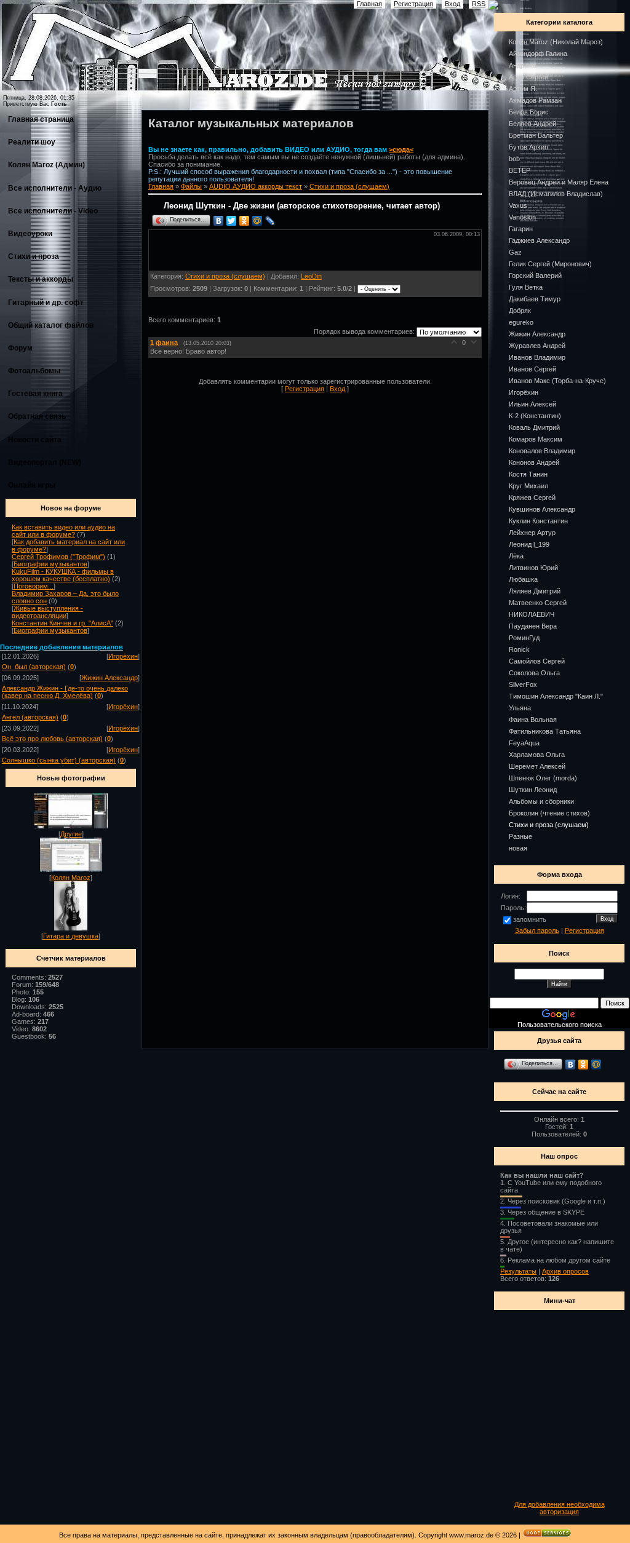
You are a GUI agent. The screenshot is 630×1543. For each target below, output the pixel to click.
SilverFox (523, 684)
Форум (20, 348)
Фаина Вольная (533, 719)
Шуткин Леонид (533, 789)
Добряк (520, 310)
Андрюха (522, 65)
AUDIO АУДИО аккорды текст (255, 186)
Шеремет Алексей (537, 766)
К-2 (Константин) (535, 415)
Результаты (518, 1271)
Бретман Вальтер (536, 135)
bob (514, 158)
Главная (160, 186)
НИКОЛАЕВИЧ (531, 614)
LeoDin (311, 276)
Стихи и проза (33, 256)
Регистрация (304, 388)
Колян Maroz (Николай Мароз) (556, 42)
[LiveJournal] (270, 221)
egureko (521, 322)
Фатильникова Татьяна (545, 731)
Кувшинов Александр (542, 509)
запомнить (529, 919)
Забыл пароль (537, 930)
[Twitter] (231, 221)
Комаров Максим (535, 439)
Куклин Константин (538, 521)
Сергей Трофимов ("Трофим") (58, 556)
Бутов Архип (528, 147)
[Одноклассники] (244, 221)
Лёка (516, 556)
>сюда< (401, 149)
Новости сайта (35, 439)
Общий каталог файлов (51, 325)
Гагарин (521, 228)
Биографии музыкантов (50, 564)
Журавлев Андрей (537, 345)
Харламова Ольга (537, 754)
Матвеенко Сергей (538, 602)
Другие (71, 834)
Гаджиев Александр (539, 240)
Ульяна (520, 708)
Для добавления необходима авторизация (559, 1508)
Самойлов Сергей (537, 661)
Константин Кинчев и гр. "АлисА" (62, 623)
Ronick (519, 649)
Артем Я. (523, 88)
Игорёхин (123, 656)
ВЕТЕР (519, 170)
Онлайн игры (31, 485)
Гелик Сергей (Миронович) (550, 264)
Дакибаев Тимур (534, 299)
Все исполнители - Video (53, 211)
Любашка (523, 579)
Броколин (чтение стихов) (549, 813)
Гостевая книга (35, 393)
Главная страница (41, 119)
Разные (520, 836)
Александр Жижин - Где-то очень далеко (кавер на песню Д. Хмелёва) (65, 691)
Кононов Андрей (534, 462)
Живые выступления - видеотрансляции (47, 612)
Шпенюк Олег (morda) (543, 778)
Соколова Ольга (534, 672)
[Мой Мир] (257, 221)
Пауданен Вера (533, 626)
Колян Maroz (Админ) (46, 165)
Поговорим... (34, 586)
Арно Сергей (528, 77)
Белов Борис (529, 112)
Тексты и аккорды (40, 279)
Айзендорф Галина (538, 53)
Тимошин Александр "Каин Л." (556, 696)
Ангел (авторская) (30, 717)
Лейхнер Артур (532, 532)
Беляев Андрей (532, 123)
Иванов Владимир (537, 357)
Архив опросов (565, 1271)
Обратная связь (37, 416)
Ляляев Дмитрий (534, 591)
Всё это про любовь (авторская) (52, 738)
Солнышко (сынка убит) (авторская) (59, 760)
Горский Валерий (535, 275)
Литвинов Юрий (533, 567)
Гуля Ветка (526, 287)
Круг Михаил (528, 486)
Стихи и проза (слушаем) (349, 186)
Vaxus (518, 205)
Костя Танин (528, 474)
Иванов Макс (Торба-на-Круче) (557, 380)
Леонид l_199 (529, 544)
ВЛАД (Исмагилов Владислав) (556, 193)
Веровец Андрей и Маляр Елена (558, 182)
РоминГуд (524, 637)
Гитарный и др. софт (46, 302)
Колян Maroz (70, 877)
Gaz (515, 252)
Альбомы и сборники (541, 801)
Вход (337, 388)
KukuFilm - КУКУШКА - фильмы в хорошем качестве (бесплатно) (63, 575)
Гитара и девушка (70, 936)
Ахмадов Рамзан (535, 100)
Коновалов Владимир (542, 450)
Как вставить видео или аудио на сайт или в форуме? (63, 530)
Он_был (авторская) (34, 666)
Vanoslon (522, 217)
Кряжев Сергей (532, 497)
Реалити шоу (31, 142)
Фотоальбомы (34, 371)
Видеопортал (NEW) (44, 462)
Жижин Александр (109, 677)
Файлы (191, 186)
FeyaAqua (524, 743)
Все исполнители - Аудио (55, 188)
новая (518, 848)
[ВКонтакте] (218, 221)
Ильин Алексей (532, 404)
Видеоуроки (30, 233)
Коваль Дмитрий (534, 427)
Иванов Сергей (532, 369)
